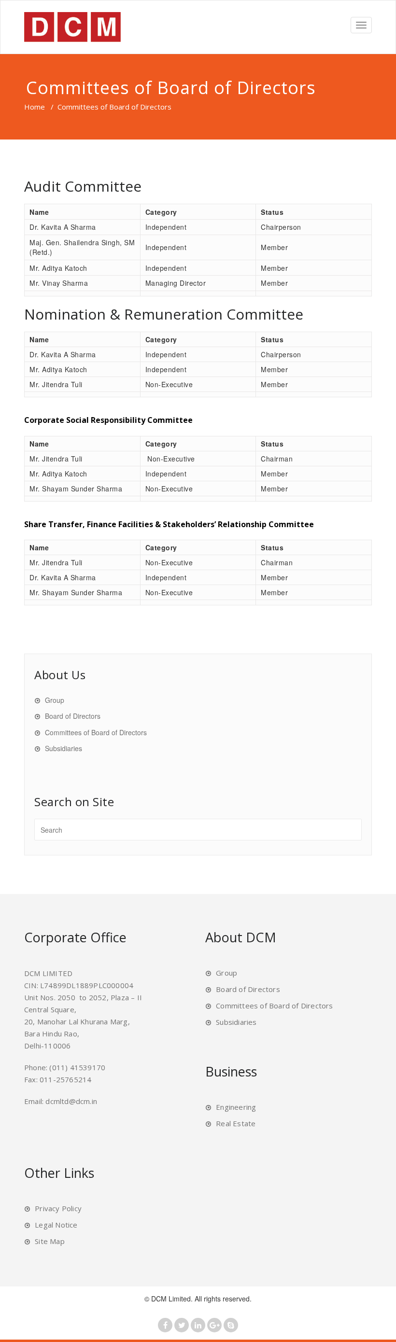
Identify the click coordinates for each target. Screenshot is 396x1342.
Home (34, 107)
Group (54, 700)
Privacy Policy (58, 1208)
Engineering (236, 1107)
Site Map (50, 1241)
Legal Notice (56, 1225)
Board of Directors (72, 716)
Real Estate (235, 1123)
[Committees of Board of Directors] (72, 27)
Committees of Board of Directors (96, 732)
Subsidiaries (63, 748)
